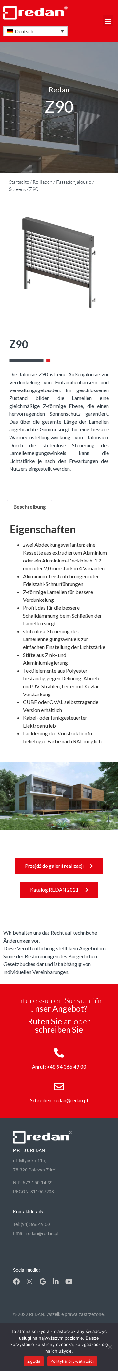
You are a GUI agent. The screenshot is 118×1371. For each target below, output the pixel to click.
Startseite (19, 182)
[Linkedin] (55, 1281)
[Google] (42, 1281)
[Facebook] (16, 1281)
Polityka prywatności (72, 1361)
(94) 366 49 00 (35, 1224)
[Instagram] (29, 1281)
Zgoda (33, 1361)
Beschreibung (29, 507)
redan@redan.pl (42, 1233)
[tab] (29, 507)
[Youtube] (68, 1281)
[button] (108, 20)
